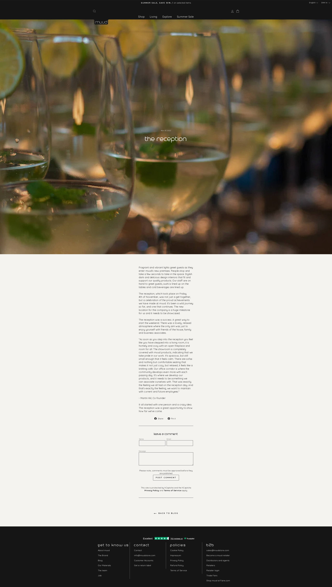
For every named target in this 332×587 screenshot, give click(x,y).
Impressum (175, 555)
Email (169, 439)
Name (141, 439)
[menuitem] (141, 16)
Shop (141, 16)
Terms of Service (172, 490)
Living (153, 16)
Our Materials (104, 565)
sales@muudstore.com (217, 550)
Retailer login (212, 570)
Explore (167, 16)
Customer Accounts (143, 560)
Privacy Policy (151, 490)
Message (142, 451)
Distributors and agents (217, 560)
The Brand (103, 555)
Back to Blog (167, 513)
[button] (313, 3)
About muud (104, 550)
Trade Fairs (211, 575)
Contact (138, 550)
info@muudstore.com (144, 555)
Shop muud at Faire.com (218, 580)
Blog (100, 560)
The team (102, 570)
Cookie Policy (176, 550)
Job (100, 575)
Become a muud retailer (218, 555)
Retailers (210, 565)
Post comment (166, 477)
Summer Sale (185, 16)
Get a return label (142, 565)
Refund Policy (177, 565)
